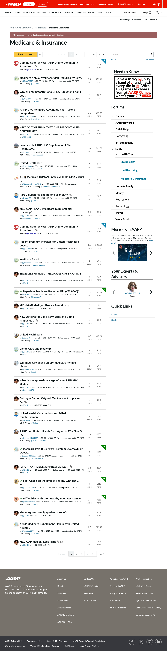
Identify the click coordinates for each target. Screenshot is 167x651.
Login (153, 4)
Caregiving (122, 135)
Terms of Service (34, 641)
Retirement (122, 199)
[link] (60, 54)
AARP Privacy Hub (13, 641)
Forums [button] (152, 20)
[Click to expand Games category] (113, 116)
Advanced (150, 59)
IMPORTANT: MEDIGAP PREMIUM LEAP (45, 466)
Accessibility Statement (57, 641)
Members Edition (105, 4)
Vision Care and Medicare (36, 348)
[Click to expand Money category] (113, 193)
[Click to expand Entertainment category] (113, 143)
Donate (60, 586)
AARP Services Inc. (118, 607)
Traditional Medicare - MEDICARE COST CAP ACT (50, 273)
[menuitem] (8, 13)
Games (119, 116)
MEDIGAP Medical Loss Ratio (38, 541)
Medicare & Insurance (133, 178)
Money (119, 193)
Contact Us (89, 579)
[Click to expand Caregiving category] (113, 136)
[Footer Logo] (26, 579)
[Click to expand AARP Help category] (113, 130)
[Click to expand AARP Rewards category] (113, 123)
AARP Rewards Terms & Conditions (89, 641)
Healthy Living (129, 170)
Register (141, 4)
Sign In (114, 320)
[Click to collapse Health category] (112, 149)
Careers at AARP (117, 586)
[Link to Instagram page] (150, 642)
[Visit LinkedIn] (158, 642)
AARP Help (122, 129)
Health (118, 149)
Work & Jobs (123, 219)
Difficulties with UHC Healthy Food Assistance (52, 498)
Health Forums (40, 27)
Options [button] (40, 54)
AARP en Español (130, 12)
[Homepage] (14, 4)
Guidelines (136, 20)
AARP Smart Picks (87, 4)
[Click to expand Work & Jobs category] (113, 220)
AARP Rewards (124, 122)
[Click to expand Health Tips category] (117, 154)
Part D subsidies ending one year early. (44, 194)
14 (93, 54)
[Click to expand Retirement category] (113, 200)
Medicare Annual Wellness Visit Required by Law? (51, 77)
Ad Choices (70, 646)
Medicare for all (29, 259)
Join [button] (29, 4)
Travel (119, 212)
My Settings (125, 20)
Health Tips (126, 154)
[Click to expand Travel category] (113, 213)
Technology (122, 206)
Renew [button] (42, 4)
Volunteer (61, 593)
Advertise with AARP (119, 579)
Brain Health (128, 161)
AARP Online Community (20, 27)
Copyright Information (15, 646)
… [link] (87, 54)
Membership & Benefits (67, 4)
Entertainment (124, 142)
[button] (157, 12)
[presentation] (113, 251)
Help (145, 20)
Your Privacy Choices (89, 646)
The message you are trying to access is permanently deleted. (38, 35)
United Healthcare (31, 163)
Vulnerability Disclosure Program (45, 646)
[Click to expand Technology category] (113, 206)
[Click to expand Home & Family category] (113, 186)
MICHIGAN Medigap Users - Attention (43, 305)
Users (113, 59)
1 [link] (71, 54)
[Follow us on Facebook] (132, 642)
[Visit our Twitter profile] (141, 642)
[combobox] (132, 54)
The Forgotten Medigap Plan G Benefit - (44, 512)
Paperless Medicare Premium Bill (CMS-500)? (51, 291)
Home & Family (124, 186)
